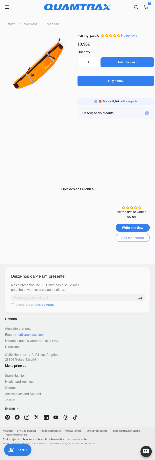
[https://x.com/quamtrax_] (36, 417)
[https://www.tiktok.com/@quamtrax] (75, 417)
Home (11, 23)
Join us (10, 399)
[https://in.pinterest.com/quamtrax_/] (7, 417)
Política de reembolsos (51, 431)
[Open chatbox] (146, 451)
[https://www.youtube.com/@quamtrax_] (55, 417)
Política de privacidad (26, 431)
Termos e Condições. (44, 304)
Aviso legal (8, 431)
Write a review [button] (132, 228)
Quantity (84, 52)
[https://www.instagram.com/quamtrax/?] (26, 417)
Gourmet (11, 387)
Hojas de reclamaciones (16, 434)
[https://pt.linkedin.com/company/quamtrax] (46, 417)
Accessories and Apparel (23, 393)
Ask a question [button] (132, 238)
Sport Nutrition (15, 375)
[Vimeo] (65, 417)
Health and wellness (19, 381)
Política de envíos (73, 431)
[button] (111, 35)
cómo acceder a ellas (76, 439)
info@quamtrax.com (29, 334)
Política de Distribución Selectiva (126, 431)
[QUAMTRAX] (77, 7)
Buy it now (115, 81)
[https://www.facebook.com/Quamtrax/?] (17, 417)
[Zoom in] (9, 38)
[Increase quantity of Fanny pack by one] (94, 62)
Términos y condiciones (96, 431)
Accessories (30, 23)
